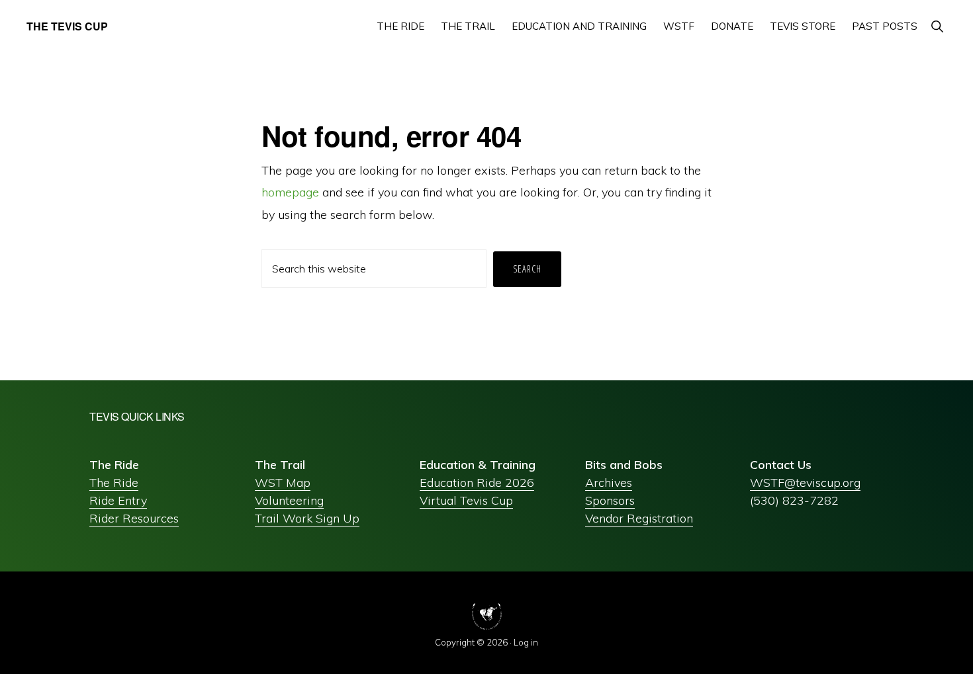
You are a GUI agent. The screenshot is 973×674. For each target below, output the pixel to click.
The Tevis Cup (67, 26)
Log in (526, 642)
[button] (937, 26)
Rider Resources (134, 518)
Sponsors (610, 500)
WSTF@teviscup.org (805, 482)
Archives (608, 482)
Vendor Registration (639, 518)
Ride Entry (118, 500)
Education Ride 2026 (477, 482)
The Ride (113, 482)
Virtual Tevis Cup (466, 500)
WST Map (282, 482)
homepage (290, 192)
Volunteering (289, 500)
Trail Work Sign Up (307, 518)
